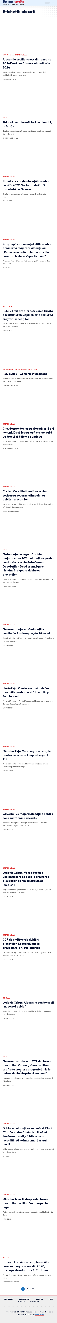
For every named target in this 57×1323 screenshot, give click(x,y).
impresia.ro (39, 1315)
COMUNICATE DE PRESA (14, 369)
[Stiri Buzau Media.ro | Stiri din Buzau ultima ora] (13, 3)
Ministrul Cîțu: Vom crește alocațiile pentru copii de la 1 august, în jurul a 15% (27, 755)
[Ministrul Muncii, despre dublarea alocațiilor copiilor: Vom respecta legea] (28, 1176)
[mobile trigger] (52, 3)
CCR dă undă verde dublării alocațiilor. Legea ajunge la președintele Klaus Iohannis (21, 944)
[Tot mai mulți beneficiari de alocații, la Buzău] (28, 99)
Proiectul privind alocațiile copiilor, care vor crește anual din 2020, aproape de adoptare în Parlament (27, 1266)
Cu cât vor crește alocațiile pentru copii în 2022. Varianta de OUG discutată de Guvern (26, 185)
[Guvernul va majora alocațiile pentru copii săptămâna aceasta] (28, 791)
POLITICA (7, 306)
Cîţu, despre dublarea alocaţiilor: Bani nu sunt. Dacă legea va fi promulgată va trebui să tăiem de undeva (28, 433)
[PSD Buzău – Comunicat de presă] (28, 351)
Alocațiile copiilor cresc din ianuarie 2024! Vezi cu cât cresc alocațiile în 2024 (27, 63)
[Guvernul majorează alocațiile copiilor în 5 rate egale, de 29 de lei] (28, 606)
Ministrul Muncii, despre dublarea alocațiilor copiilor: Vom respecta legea (25, 1203)
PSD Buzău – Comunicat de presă (25, 374)
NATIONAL (8, 55)
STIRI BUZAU (21, 55)
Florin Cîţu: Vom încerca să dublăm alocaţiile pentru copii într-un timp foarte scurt (26, 692)
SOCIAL (6, 118)
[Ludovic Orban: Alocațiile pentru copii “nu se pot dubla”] (28, 980)
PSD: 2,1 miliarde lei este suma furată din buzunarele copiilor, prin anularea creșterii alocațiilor (28, 315)
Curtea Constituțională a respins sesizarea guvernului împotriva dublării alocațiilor (25, 495)
